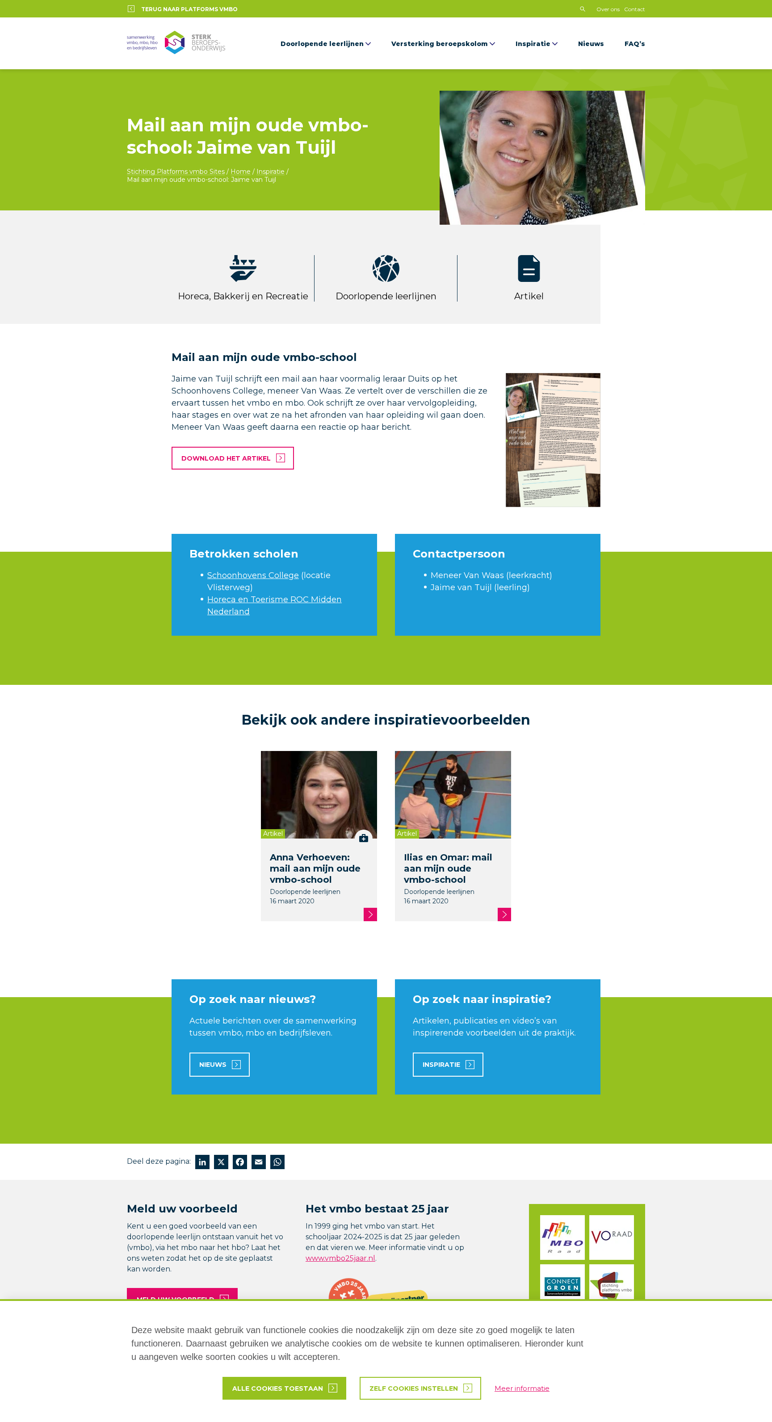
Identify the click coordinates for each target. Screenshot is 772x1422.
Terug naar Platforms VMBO (189, 9)
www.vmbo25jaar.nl (340, 1258)
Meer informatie (522, 1388)
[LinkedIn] (202, 1163)
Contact (634, 9)
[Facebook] (240, 1163)
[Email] (259, 1163)
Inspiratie (533, 44)
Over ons (608, 9)
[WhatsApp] (277, 1163)
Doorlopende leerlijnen (322, 44)
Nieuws (591, 44)
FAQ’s (635, 44)
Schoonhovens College (253, 575)
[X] (221, 1163)
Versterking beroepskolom (439, 44)
